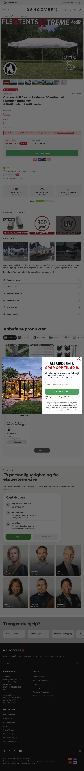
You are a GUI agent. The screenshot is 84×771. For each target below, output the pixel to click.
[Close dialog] (79, 359)
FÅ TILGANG (62, 391)
